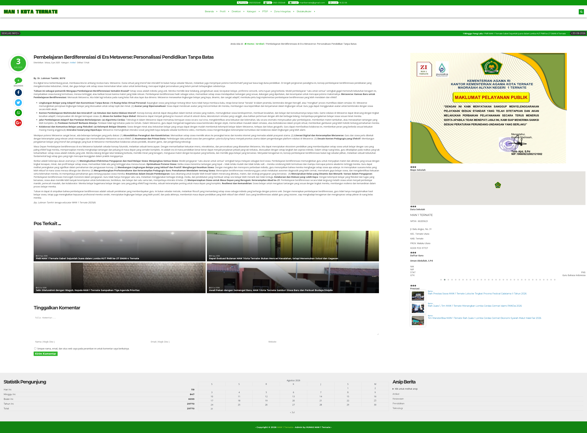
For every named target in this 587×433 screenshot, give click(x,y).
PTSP (265, 11)
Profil (222, 11)
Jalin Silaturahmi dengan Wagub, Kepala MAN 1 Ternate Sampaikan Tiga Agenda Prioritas (88, 290)
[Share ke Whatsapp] (18, 112)
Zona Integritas (282, 11)
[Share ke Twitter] (18, 102)
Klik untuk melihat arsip (406, 388)
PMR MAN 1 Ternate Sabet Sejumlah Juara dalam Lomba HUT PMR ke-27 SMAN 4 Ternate (87, 258)
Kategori (251, 11)
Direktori (236, 11)
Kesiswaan (398, 398)
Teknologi (398, 408)
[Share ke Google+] (18, 122)
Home (250, 43)
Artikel (260, 43)
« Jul (292, 412)
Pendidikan (398, 403)
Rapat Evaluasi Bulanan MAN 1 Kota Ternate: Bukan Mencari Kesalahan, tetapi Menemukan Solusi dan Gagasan (273, 258)
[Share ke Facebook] (18, 92)
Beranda (209, 11)
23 (375, 400)
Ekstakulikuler (304, 11)
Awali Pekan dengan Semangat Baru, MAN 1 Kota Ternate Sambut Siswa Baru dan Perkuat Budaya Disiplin (271, 290)
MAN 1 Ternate (285, 427)
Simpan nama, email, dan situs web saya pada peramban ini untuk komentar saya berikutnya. (83, 348)
